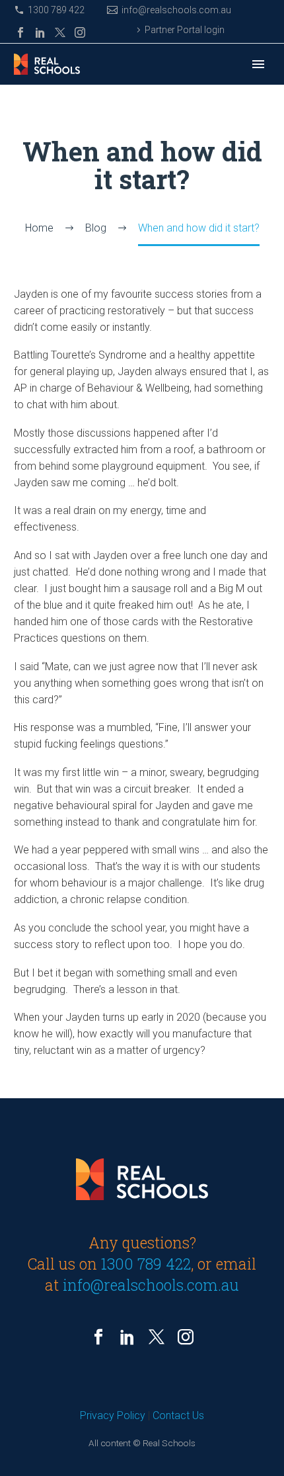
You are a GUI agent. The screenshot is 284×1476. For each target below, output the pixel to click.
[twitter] (156, 1337)
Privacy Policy (112, 1415)
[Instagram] (80, 32)
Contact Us (178, 1415)
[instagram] (186, 1337)
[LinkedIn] (40, 32)
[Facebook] (20, 32)
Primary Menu (258, 64)
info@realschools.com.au (176, 10)
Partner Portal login (185, 29)
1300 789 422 (56, 10)
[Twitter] (60, 32)
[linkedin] (127, 1337)
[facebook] (98, 1337)
